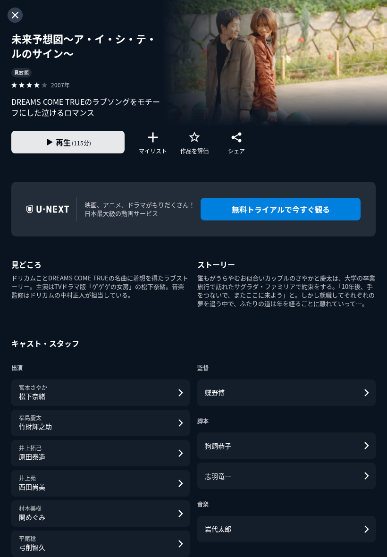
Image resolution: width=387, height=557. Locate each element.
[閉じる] (15, 15)
